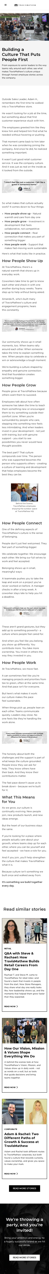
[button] (6, 5)
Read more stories (24, 1188)
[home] (24, 5)
